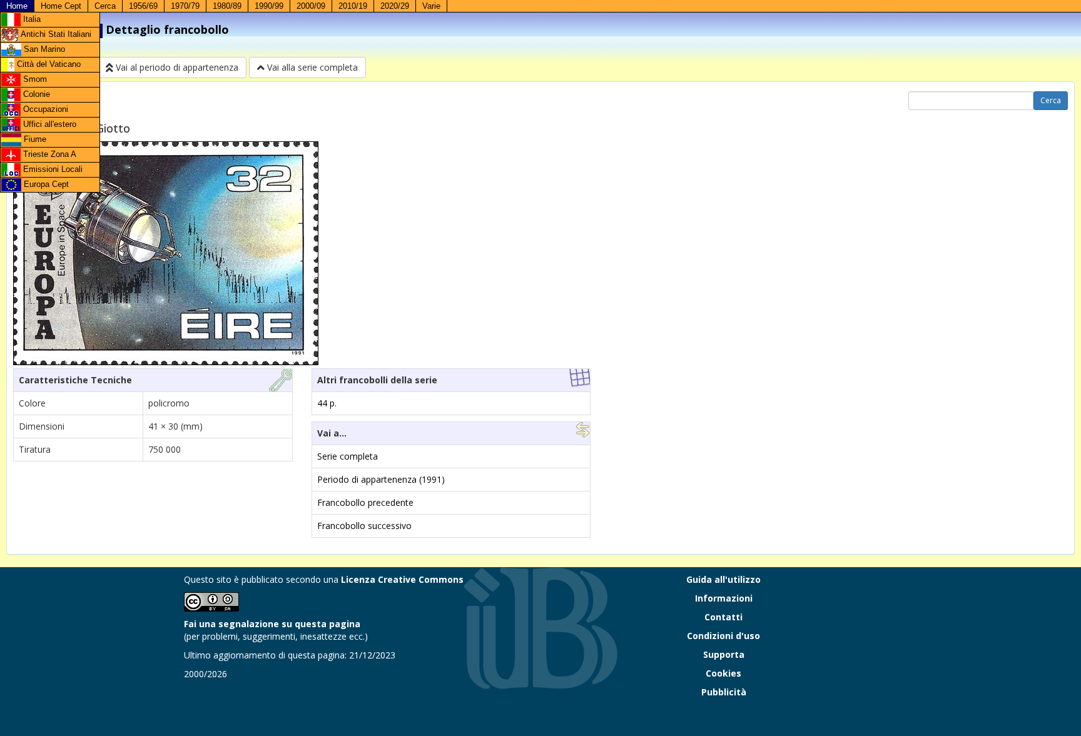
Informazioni (724, 598)
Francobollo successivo (364, 526)
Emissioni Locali (52, 169)
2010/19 (352, 6)
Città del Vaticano (47, 64)
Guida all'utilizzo (723, 579)
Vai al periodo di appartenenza (175, 67)
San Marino (43, 49)
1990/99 (269, 6)
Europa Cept (45, 184)
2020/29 (394, 6)
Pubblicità (723, 692)
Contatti (723, 617)
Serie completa (347, 456)
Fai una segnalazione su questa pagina (272, 624)
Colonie (35, 94)
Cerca (105, 6)
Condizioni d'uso (723, 636)
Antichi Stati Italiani (55, 34)
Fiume (33, 139)
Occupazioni (44, 109)
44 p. (327, 403)
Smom (34, 79)
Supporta (723, 654)
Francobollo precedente (365, 502)
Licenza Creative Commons (402, 579)
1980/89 (227, 6)
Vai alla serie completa (311, 67)
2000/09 (311, 6)
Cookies (723, 673)
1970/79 (185, 6)
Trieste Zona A (48, 154)
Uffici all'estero (48, 124)
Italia (31, 19)
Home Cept (61, 6)
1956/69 (143, 6)
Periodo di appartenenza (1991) (381, 479)
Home (17, 6)
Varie (431, 6)
